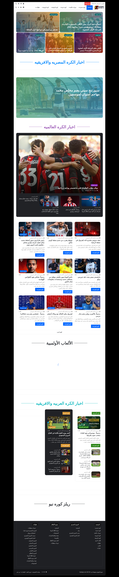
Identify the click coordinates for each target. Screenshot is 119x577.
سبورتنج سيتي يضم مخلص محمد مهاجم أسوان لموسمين (78, 92)
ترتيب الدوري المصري (74, 533)
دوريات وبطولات (55, 543)
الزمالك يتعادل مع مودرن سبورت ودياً (30, 50)
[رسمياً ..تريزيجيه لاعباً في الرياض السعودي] (65, 470)
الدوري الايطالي (33, 553)
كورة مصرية (82, 7)
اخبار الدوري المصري (75, 535)
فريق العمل (28, 572)
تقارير (99, 545)
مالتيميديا (57, 538)
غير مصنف (98, 14)
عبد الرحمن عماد (40, 238)
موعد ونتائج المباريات (54, 535)
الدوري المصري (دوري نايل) (30, 530)
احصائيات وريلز (31, 533)
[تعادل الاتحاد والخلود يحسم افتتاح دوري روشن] (65, 452)
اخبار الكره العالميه (59, 126)
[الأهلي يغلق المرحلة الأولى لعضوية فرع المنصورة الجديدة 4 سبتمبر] (88, 43)
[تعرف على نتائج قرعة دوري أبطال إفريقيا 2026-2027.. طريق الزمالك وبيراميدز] (95, 452)
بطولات (38, 7)
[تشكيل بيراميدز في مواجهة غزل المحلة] (37, 22)
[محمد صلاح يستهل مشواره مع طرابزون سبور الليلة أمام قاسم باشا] (49, 201)
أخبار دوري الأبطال (54, 540)
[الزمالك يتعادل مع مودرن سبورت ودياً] (30, 43)
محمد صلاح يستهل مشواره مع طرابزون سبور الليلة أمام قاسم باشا (50, 211)
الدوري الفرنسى (33, 548)
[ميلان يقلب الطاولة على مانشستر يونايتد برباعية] (59, 164)
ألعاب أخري (98, 540)
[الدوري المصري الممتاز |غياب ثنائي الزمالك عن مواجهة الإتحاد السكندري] (59, 43)
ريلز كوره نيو (59, 503)
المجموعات (56, 533)
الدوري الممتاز (53, 14)
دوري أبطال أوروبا (54, 530)
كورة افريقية (55, 7)
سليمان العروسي (67, 274)
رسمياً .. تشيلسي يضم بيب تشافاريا (32, 314)
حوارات (99, 548)
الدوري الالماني (33, 550)
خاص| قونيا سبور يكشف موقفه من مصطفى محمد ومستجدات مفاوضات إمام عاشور (60, 279)
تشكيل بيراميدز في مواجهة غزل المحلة (42, 29)
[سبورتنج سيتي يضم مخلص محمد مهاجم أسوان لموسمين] (59, 97)
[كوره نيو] (99, 7)
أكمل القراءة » (95, 252)
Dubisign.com (82, 572)
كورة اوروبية (46, 7)
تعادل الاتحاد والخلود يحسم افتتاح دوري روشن (54, 453)
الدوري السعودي (33, 540)
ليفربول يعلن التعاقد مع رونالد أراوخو (60, 314)
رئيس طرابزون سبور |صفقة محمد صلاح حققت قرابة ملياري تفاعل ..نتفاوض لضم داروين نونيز (32, 242)
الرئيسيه (78, 528)
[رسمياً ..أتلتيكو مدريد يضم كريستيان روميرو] (70, 201)
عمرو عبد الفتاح (96, 238)
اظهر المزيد (59, 332)
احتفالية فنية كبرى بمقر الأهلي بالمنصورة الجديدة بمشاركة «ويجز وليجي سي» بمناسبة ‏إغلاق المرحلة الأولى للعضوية (81, 27)
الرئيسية (90, 7)
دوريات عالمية (73, 7)
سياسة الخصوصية (36, 572)
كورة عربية (63, 7)
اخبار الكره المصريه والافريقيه (59, 62)
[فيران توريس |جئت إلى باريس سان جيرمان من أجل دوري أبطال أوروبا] (91, 201)
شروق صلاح (94, 190)
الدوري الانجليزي (33, 545)
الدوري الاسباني (33, 543)
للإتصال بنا (23, 572)
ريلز (79, 530)
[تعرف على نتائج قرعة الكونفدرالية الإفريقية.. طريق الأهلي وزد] (95, 474)
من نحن (18, 572)
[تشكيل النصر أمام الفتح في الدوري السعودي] (65, 461)
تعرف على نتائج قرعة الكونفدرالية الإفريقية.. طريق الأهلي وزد (84, 476)
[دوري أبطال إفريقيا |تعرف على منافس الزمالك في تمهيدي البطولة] (95, 463)
